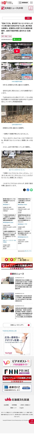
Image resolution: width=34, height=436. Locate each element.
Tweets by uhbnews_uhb (9, 331)
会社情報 (6, 405)
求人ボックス (28, 251)
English (22, 408)
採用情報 (14, 405)
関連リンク (13, 408)
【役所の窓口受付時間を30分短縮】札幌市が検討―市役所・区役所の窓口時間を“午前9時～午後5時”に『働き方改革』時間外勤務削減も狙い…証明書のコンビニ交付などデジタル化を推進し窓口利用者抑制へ (23, 313)
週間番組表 (25, 2)
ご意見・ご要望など (25, 405)
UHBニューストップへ (17, 325)
